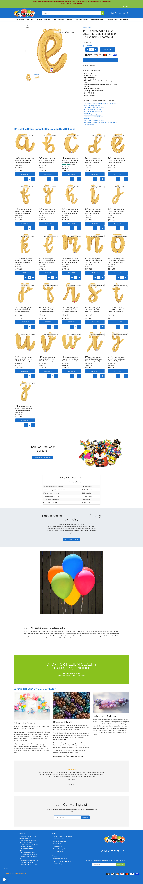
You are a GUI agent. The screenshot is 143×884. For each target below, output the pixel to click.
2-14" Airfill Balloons (81, 19)
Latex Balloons (19, 19)
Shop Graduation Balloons (42, 457)
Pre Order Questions (59, 841)
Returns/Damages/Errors (61, 849)
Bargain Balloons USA (21, 873)
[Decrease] (87, 50)
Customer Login (58, 851)
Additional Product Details (91, 70)
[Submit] (102, 13)
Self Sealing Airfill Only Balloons (94, 120)
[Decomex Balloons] (71, 705)
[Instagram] (109, 851)
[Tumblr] (121, 850)
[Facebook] (106, 851)
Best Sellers (87, 113)
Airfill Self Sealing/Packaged (93, 111)
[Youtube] (112, 851)
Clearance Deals (112, 19)
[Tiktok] (115, 851)
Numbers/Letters (50, 19)
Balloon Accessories (97, 19)
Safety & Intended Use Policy (62, 861)
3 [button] (73, 784)
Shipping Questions (59, 839)
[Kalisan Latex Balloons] (111, 702)
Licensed (39, 19)
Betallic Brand (87, 27)
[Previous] (28, 51)
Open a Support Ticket (71, 539)
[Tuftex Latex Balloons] (32, 706)
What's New (124, 19)
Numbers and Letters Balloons (93, 117)
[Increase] (96, 50)
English (124, 6)
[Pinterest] (118, 851)
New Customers (58, 846)
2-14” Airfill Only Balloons (92, 106)
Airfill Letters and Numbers (92, 109)
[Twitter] (102, 851)
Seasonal (61, 19)
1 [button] (70, 784)
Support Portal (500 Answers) (62, 836)
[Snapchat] (124, 850)
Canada (23, 859)
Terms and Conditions (60, 858)
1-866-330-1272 (26, 843)
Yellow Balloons (89, 124)
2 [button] (71, 784)
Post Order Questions (60, 844)
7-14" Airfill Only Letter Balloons (94, 107)
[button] (4, 879)
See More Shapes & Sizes (100, 60)
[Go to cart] (128, 13)
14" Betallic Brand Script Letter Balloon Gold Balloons (100, 104)
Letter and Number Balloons (92, 115)
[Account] (124, 13)
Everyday (30, 19)
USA (22, 851)
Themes (69, 19)
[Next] (76, 51)
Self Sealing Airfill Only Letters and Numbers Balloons (100, 122)
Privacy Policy (57, 864)
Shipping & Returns (89, 65)
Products (86, 118)
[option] (52, 50)
